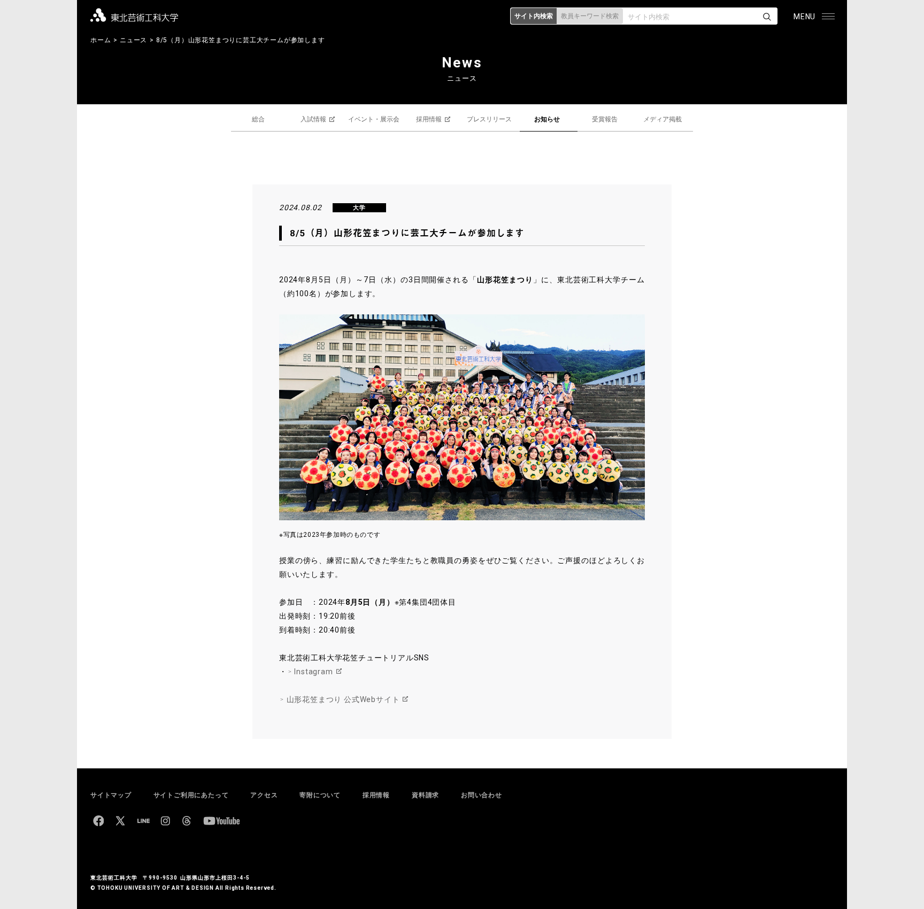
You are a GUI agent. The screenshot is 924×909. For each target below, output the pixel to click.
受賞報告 (605, 119)
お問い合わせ (481, 795)
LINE (143, 821)
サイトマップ (111, 795)
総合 (258, 119)
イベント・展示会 (373, 119)
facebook (98, 821)
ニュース (133, 40)
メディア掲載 (662, 119)
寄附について (320, 795)
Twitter (120, 821)
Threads (186, 821)
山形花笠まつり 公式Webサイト (343, 699)
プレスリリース (489, 119)
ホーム (100, 40)
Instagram (313, 671)
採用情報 (429, 119)
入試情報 (313, 119)
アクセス (264, 795)
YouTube (221, 821)
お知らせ (547, 119)
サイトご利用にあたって (191, 795)
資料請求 (425, 795)
